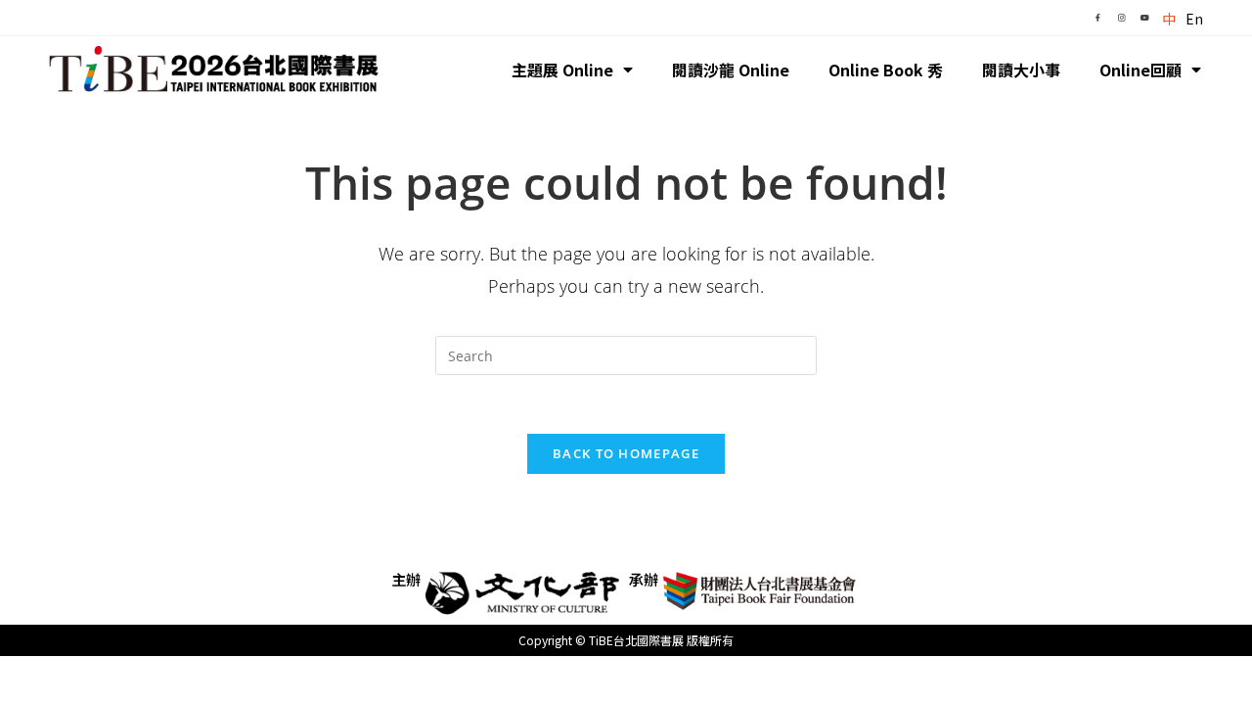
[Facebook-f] (1097, 17)
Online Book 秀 (885, 69)
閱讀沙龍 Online (730, 69)
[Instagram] (1121, 17)
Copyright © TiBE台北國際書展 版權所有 (626, 640)
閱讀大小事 (1021, 69)
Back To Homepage (626, 453)
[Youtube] (1144, 17)
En (1194, 18)
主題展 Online (562, 69)
